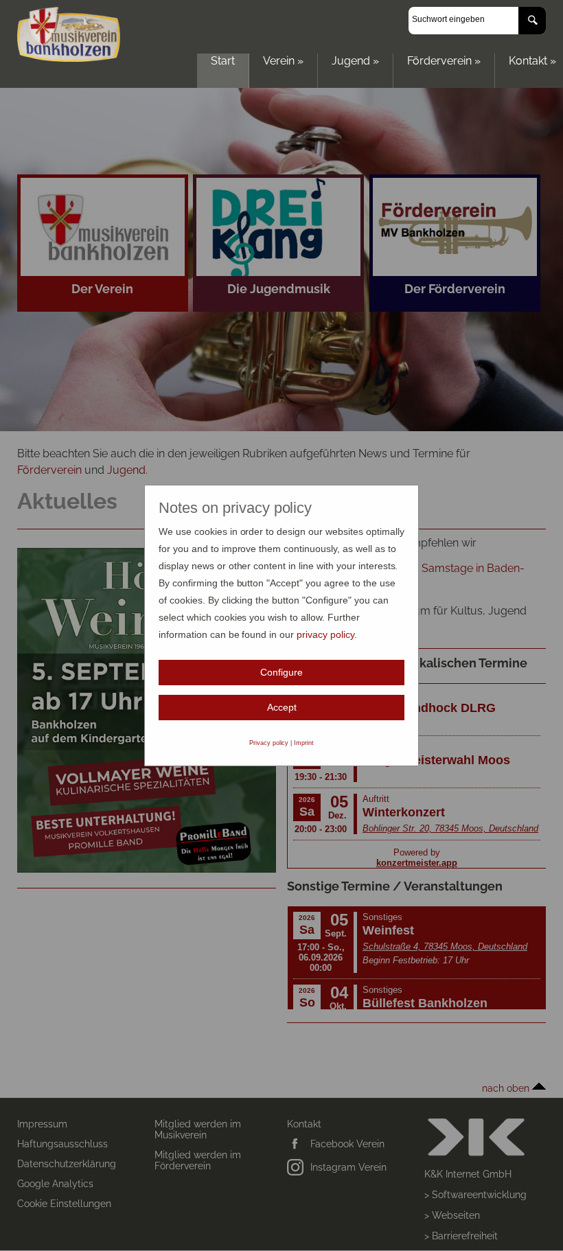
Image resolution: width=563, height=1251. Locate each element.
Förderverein (444, 60)
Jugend (355, 60)
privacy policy (325, 634)
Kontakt (532, 60)
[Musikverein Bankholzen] (68, 58)
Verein (283, 60)
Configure (281, 672)
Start (223, 60)
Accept (282, 707)
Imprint (304, 742)
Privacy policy (269, 742)
